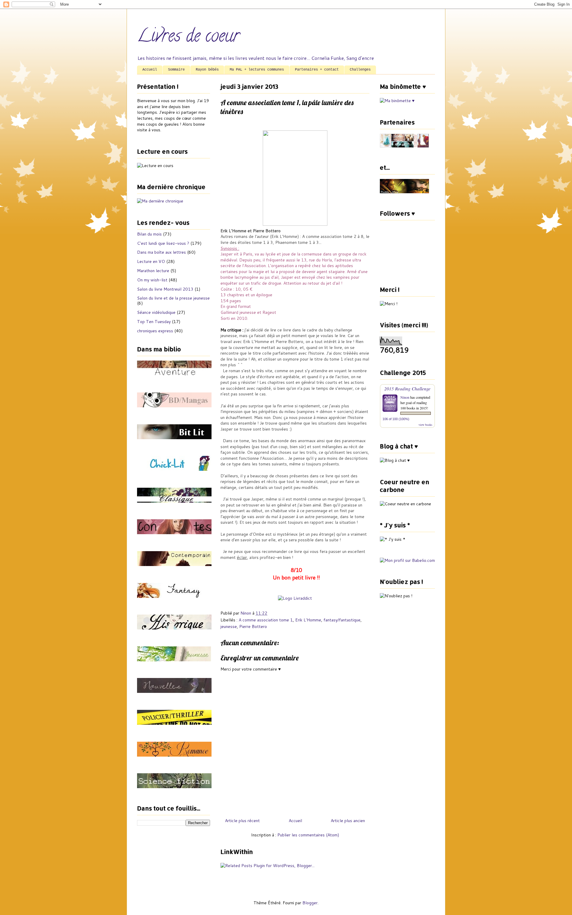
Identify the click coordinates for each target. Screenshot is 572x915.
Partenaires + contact (317, 70)
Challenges (360, 70)
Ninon (404, 397)
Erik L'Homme (308, 620)
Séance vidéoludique (156, 312)
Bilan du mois (149, 234)
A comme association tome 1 (266, 620)
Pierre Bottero (253, 626)
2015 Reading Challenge (407, 388)
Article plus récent (242, 821)
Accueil (149, 70)
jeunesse (228, 626)
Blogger (310, 903)
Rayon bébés (207, 70)
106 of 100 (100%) (396, 419)
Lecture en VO (151, 261)
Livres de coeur (188, 38)
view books (425, 425)
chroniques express (155, 331)
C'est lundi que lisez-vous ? (163, 243)
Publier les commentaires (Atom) (308, 835)
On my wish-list (152, 280)
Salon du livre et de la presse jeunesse (173, 298)
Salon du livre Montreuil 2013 (165, 289)
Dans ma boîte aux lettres (161, 252)
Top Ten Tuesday (154, 322)
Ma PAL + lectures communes (257, 70)
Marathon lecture (153, 271)
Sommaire (176, 70)
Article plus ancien (348, 821)
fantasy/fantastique (342, 620)
